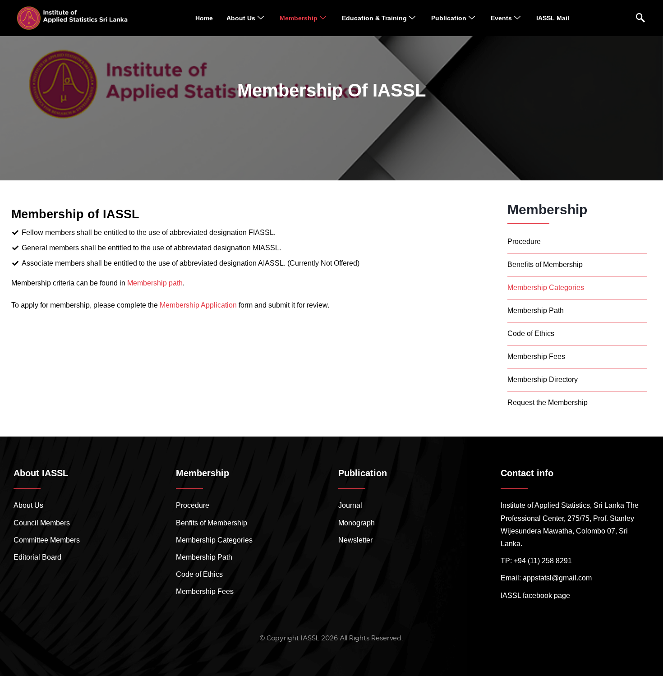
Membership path (155, 283)
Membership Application (198, 305)
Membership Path (535, 310)
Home (204, 18)
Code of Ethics (530, 333)
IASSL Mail (552, 18)
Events (501, 18)
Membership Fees (536, 356)
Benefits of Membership (545, 264)
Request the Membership (547, 402)
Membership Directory (542, 379)
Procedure (524, 241)
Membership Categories (545, 287)
